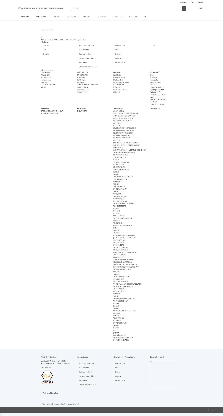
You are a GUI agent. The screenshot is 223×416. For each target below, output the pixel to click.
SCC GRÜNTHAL (119, 216)
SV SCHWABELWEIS (120, 281)
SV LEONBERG (118, 245)
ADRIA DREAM (118, 111)
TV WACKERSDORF (120, 301)
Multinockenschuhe (121, 82)
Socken (43, 87)
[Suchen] (184, 8)
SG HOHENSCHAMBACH (122, 218)
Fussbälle (153, 77)
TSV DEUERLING (119, 186)
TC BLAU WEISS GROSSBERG (124, 203)
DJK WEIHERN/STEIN (121, 340)
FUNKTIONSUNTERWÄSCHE (87, 85)
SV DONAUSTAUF (119, 189)
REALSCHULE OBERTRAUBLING (125, 252)
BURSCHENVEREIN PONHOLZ (124, 118)
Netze (152, 97)
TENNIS (116, 184)
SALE (146, 16)
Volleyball (117, 194)
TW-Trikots (81, 80)
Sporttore (153, 102)
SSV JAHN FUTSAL (120, 240)
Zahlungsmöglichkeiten (88, 58)
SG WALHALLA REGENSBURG (124, 311)
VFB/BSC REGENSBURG (122, 269)
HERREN (116, 125)
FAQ (192, 2)
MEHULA (116, 140)
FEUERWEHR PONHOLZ (122, 138)
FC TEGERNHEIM (119, 291)
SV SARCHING (118, 279)
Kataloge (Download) (87, 45)
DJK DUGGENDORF (120, 201)
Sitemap (118, 54)
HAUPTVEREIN (118, 164)
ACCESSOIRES (46, 77)
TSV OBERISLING (119, 255)
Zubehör (153, 85)
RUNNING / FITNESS (121, 90)
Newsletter (83, 62)
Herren (116, 303)
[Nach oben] (1, 414)
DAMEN (116, 160)
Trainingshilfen (156, 92)
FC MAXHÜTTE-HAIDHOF (122, 121)
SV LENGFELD (118, 242)
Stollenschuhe (118, 80)
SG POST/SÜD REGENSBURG (124, 152)
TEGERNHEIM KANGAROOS (123, 298)
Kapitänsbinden (83, 90)
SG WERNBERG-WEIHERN (123, 337)
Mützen (44, 82)
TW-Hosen (81, 82)
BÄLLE (152, 75)
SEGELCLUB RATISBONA (122, 262)
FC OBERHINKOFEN (120, 250)
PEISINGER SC (118, 257)
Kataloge (183, 2)
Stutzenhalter (82, 92)
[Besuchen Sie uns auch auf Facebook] (42, 397)
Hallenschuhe (118, 85)
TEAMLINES (45, 75)
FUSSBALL (117, 75)
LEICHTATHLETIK (119, 167)
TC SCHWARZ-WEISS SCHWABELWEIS (127, 284)
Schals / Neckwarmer (49, 85)
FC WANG (117, 320)
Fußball (116, 172)
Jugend (116, 306)
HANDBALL (117, 87)
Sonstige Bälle (155, 82)
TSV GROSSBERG (119, 206)
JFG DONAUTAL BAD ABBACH (124, 235)
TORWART (81, 77)
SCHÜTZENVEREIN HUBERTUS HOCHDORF (129, 150)
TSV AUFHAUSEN (119, 157)
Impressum (119, 58)
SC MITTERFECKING (120, 247)
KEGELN (116, 315)
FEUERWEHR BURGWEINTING (124, 128)
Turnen (116, 191)
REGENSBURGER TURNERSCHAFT (126, 267)
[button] (191, 8)
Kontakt (201, 2)
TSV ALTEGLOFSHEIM (121, 169)
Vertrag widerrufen (50, 393)
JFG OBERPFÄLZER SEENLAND (124, 238)
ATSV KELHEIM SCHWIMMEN (124, 116)
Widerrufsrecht (121, 62)
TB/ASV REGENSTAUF (121, 277)
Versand (75, 404)
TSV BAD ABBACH (120, 179)
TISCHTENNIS (118, 318)
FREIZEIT (116, 92)
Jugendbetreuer (119, 335)
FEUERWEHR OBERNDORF (123, 133)
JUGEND (116, 213)
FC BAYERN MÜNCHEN (49, 113)
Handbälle (154, 80)
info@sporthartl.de (63, 363)
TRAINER (116, 233)
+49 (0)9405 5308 (47, 363)
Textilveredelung (85, 54)
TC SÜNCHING (118, 289)
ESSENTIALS (155, 108)
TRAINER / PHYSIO (157, 104)
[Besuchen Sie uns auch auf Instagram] (42, 399)
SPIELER (116, 230)
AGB (116, 49)
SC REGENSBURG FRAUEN (123, 286)
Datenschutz (120, 45)
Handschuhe (46, 80)
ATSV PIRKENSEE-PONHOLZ (123, 259)
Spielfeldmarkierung (158, 99)
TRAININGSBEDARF (157, 87)
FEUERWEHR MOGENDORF (123, 130)
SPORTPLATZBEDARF (158, 94)
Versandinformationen (88, 67)
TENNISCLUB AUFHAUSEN (123, 177)
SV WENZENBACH (120, 323)
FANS (115, 228)
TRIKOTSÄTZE (82, 75)
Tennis (116, 174)
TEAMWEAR (117, 223)
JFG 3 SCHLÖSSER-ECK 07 (123, 225)
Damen (116, 330)
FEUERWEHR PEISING (121, 135)
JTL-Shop (218, 410)
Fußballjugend (119, 199)
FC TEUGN (117, 123)
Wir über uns (84, 49)
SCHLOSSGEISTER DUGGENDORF (125, 143)
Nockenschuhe (119, 77)
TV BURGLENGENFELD (121, 162)
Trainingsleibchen (157, 90)
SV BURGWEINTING (120, 155)
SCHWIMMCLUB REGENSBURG (125, 264)
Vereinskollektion (120, 196)
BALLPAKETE (82, 111)
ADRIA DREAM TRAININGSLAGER (125, 113)
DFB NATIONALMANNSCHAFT (52, 111)
